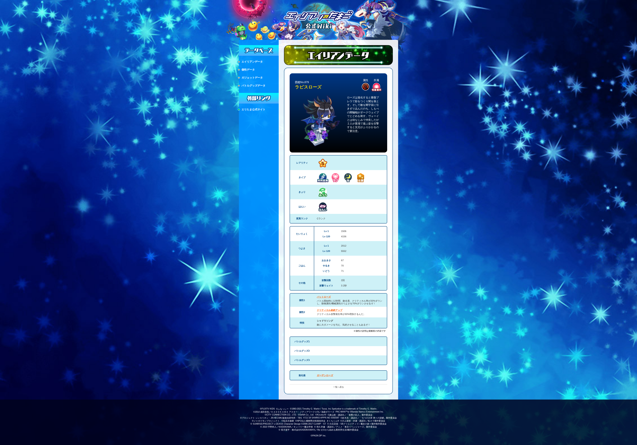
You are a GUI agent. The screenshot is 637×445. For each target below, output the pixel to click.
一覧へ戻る (338, 387)
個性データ (248, 69)
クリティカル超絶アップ (329, 310)
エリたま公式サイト (253, 109)
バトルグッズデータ (253, 85)
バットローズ (324, 297)
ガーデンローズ (325, 375)
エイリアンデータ (252, 61)
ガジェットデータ (252, 77)
